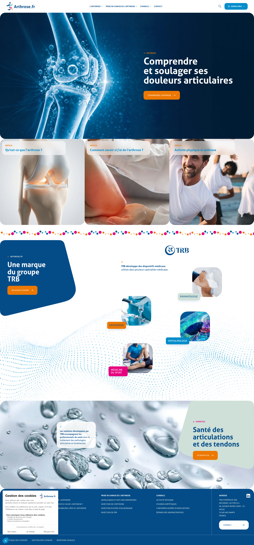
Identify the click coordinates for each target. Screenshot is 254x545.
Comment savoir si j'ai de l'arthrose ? (64, 504)
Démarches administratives (170, 512)
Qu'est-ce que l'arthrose (58, 500)
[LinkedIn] (248, 495)
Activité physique (165, 500)
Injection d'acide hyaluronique (116, 508)
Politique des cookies (16, 540)
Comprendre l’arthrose (159, 95)
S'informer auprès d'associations (172, 508)
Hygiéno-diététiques (166, 504)
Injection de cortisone (112, 504)
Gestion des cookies (42, 540)
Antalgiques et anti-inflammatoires (119, 500)
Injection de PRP (109, 512)
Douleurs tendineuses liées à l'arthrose (66, 508)
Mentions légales (66, 540)
